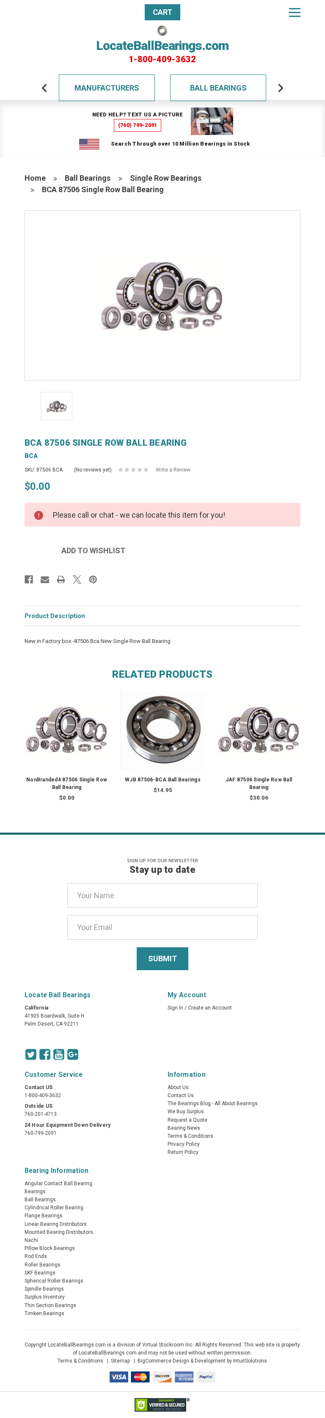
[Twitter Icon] (31, 1054)
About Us (178, 1087)
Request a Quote (187, 1120)
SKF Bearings (40, 1273)
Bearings (35, 1192)
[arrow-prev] (44, 88)
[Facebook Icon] (45, 1054)
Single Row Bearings (165, 178)
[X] (77, 579)
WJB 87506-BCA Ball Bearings (163, 780)
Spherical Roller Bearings (54, 1281)
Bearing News (184, 1128)
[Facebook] (29, 579)
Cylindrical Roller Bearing (54, 1208)
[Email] (45, 579)
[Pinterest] (93, 579)
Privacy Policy (184, 1144)
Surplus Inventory (45, 1297)
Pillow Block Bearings (50, 1248)
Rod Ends (36, 1256)
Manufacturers (106, 87)
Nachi (31, 1240)
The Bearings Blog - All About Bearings (213, 1103)
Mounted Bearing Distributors (59, 1232)
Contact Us (181, 1095)
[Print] (61, 579)
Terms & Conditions (190, 1136)
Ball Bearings (218, 87)
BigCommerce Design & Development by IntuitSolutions (202, 1361)
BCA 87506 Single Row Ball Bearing (103, 189)
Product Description (55, 616)
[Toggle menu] (295, 12)
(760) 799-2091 (137, 125)
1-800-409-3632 (162, 59)
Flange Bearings (44, 1216)
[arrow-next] (280, 88)
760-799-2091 (41, 1133)
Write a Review (173, 470)
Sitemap (120, 1361)
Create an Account (210, 1008)
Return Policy (183, 1152)
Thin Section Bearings (50, 1305)
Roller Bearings (43, 1265)
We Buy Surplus (186, 1112)
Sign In (175, 1008)
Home (35, 178)
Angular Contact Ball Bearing (58, 1183)
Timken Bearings (44, 1313)
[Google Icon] (72, 1054)
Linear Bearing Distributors (56, 1224)
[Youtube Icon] (58, 1054)
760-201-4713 (41, 1114)
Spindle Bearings (44, 1289)
